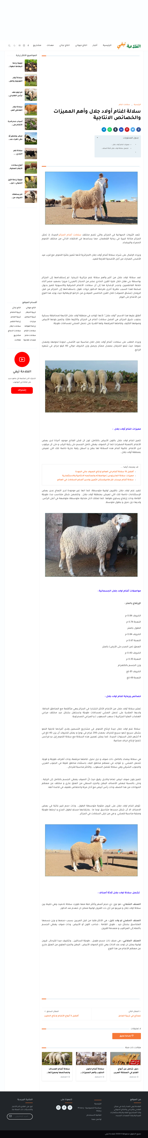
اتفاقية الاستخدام (94, 1115)
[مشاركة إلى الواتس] (109, 129)
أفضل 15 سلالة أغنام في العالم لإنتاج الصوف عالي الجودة (104, 472)
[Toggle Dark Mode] (14, 45)
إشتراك (22, 390)
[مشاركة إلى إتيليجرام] (104, 129)
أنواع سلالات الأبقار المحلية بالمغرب (16, 168)
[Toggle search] (9, 45)
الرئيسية (97, 1104)
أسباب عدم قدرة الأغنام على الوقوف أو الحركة (15, 125)
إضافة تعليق (125, 1036)
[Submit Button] (10, 1116)
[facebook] (28, 45)
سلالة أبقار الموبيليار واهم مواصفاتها (16, 81)
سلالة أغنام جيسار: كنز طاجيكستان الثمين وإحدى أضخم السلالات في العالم (95, 480)
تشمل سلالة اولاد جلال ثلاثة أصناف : (115, 148)
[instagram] (24, 45)
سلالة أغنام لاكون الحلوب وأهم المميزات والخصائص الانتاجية (93, 1073)
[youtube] (19, 45)
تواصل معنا (96, 1120)
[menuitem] (107, 45)
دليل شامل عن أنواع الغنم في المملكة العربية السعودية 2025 (125, 1073)
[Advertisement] (74, 20)
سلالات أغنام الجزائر (70, 235)
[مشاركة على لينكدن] (121, 129)
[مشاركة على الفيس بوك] (138, 129)
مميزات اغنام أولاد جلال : (120, 145)
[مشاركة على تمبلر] (115, 129)
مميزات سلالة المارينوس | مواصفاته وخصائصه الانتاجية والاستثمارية (98, 476)
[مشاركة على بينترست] (127, 129)
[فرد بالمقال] (133, 129)
